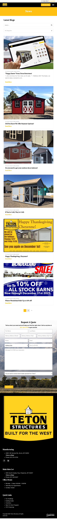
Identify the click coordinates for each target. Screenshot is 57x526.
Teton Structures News (12, 121)
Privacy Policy (36, 379)
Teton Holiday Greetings (12, 71)
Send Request (9, 386)
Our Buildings (9, 498)
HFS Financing (10, 507)
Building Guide (10, 501)
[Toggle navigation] (53, 5)
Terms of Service (46, 379)
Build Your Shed (45, 4)
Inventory (8, 503)
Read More (8, 82)
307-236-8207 (52, 1)
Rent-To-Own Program (12, 505)
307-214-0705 (24, 327)
